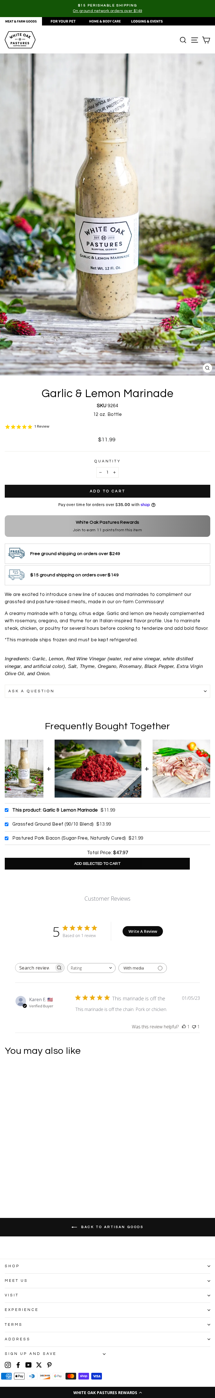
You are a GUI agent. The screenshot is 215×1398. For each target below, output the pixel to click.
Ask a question (31, 691)
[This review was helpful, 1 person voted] (184, 1027)
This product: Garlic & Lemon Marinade (55, 810)
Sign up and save (31, 1354)
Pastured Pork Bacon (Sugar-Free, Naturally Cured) (69, 838)
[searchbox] (34, 967)
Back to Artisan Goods (111, 1227)
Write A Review (142, 931)
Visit (12, 1295)
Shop (12, 1266)
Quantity (107, 461)
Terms (14, 1325)
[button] (107, 1392)
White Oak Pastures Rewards (107, 522)
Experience (22, 1310)
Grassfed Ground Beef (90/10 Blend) (53, 824)
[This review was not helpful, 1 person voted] (194, 1027)
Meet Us (16, 1281)
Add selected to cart (97, 864)
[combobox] (91, 968)
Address (18, 1339)
